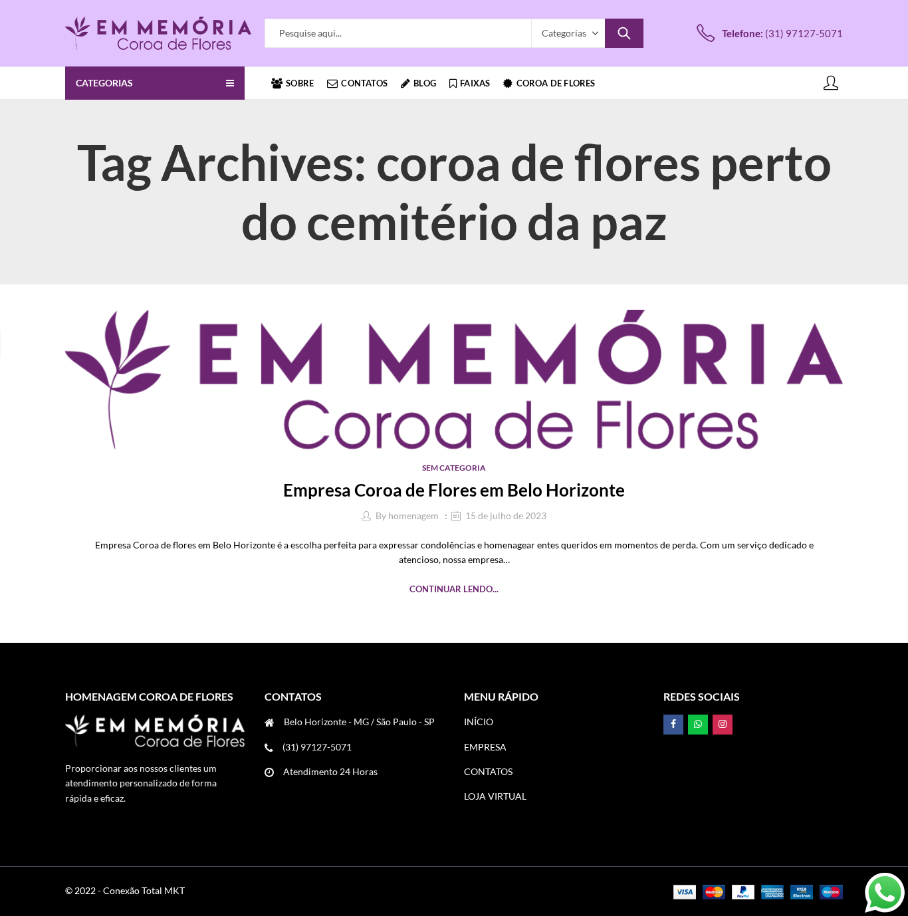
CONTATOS (488, 771)
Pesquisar (624, 33)
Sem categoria (454, 468)
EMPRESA (485, 746)
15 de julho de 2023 (505, 515)
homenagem (413, 515)
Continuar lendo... (454, 589)
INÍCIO (478, 721)
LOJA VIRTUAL (495, 796)
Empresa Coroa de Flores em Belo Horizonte (454, 490)
